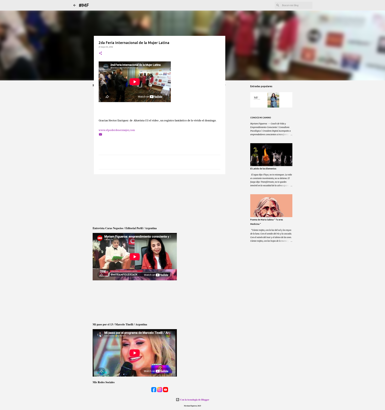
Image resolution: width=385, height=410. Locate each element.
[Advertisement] (159, 200)
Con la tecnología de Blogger (194, 399)
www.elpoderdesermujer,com (117, 130)
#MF (84, 5)
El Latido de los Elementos (263, 168)
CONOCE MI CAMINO (260, 117)
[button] (100, 53)
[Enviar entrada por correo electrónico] (100, 135)
